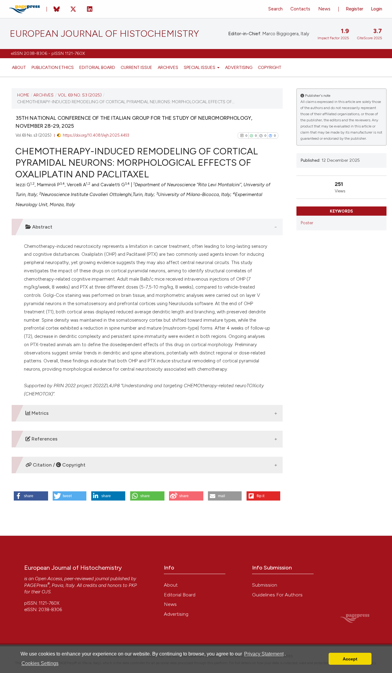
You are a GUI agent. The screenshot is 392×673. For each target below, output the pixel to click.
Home (23, 95)
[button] (31, 496)
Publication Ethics (53, 67)
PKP (133, 585)
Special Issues (200, 67)
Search (275, 9)
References (44, 439)
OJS (46, 592)
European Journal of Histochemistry (104, 34)
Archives (168, 67)
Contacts (300, 9)
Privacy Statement (264, 653)
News (324, 9)
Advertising (238, 67)
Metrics (39, 413)
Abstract (41, 227)
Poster (307, 222)
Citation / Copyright (58, 465)
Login (376, 9)
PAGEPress (35, 585)
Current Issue (136, 67)
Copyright (269, 67)
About (19, 67)
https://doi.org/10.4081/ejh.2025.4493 (96, 135)
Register (354, 9)
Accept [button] (350, 658)
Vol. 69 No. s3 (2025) (80, 95)
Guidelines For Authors (277, 595)
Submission (264, 585)
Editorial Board (97, 67)
